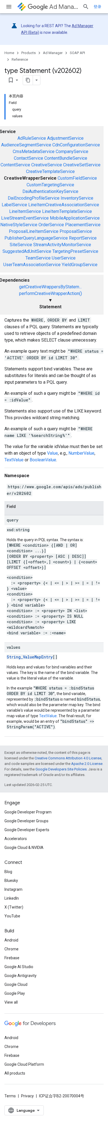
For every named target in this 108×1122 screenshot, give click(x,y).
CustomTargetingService (50, 184)
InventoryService (77, 198)
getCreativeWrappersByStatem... (50, 286)
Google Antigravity (20, 975)
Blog (8, 871)
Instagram (13, 889)
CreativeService (46, 164)
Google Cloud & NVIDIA (23, 847)
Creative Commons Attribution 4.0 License (68, 758)
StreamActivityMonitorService (62, 244)
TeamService (38, 258)
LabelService (14, 204)
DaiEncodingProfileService (34, 198)
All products (14, 1073)
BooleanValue (43, 459)
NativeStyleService (18, 224)
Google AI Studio (18, 967)
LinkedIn (11, 898)
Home (9, 53)
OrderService (51, 224)
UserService (64, 258)
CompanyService (72, 151)
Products (28, 53)
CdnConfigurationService (76, 144)
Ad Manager (63, 7)
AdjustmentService (65, 138)
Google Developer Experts (26, 830)
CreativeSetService (82, 164)
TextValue (14, 459)
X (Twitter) (13, 907)
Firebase (11, 958)
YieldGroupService (79, 264)
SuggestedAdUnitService (26, 251)
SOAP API (77, 53)
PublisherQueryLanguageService (36, 238)
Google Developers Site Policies (61, 769)
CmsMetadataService (34, 151)
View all (11, 1002)
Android (11, 940)
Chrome (11, 949)
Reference (20, 59)
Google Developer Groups (26, 821)
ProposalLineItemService (33, 231)
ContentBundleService (65, 158)
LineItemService (25, 211)
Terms (10, 1096)
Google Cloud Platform (24, 1064)
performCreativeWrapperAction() (50, 293)
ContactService (28, 158)
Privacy (27, 1096)
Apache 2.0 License (86, 764)
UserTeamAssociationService (32, 264)
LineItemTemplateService (67, 211)
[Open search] (86, 6)
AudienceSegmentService (26, 144)
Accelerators (15, 838)
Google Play (14, 993)
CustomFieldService (77, 178)
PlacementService (83, 224)
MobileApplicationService (75, 218)
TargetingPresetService (75, 251)
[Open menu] (8, 6)
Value (52, 453)
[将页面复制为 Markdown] (28, 80)
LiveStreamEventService (25, 218)
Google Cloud (15, 984)
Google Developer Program (28, 812)
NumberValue (81, 453)
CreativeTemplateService (50, 171)
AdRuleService (31, 138)
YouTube (12, 916)
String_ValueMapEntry (30, 657)
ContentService (15, 164)
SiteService (21, 244)
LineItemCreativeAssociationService (63, 204)
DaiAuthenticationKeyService (50, 191)
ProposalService (76, 231)
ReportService (83, 238)
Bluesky (11, 880)
